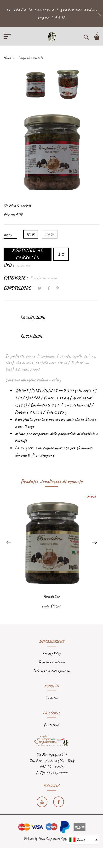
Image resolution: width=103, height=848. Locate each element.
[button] (83, 839)
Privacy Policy (52, 653)
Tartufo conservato (43, 278)
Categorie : (15, 278)
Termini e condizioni (51, 662)
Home (7, 57)
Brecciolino (51, 596)
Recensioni (31, 336)
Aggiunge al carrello (27, 254)
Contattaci (51, 724)
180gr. (30, 234)
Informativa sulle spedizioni (51, 670)
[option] (35, 86)
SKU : (9, 265)
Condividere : (18, 288)
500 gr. (50, 234)
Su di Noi (51, 697)
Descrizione (32, 317)
